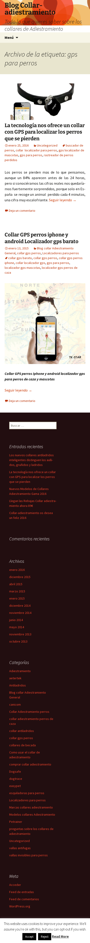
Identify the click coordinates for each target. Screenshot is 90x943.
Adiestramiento (20, 671)
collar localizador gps (30, 263)
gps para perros (31, 155)
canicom (15, 704)
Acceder (15, 885)
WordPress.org (19, 906)
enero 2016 (17, 570)
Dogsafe (15, 771)
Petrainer (15, 822)
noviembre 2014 (20, 613)
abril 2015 (15, 584)
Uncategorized (47, 145)
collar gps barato (20, 258)
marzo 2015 (17, 591)
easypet (15, 786)
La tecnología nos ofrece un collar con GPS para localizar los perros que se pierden (45, 132)
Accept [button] (29, 937)
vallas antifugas (20, 848)
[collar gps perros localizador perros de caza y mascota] (45, 323)
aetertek (15, 678)
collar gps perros (29, 253)
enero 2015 (17, 598)
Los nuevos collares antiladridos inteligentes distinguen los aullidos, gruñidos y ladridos (31, 460)
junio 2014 (16, 620)
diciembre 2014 (19, 605)
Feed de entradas (21, 892)
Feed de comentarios (24, 899)
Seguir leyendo (62, 200)
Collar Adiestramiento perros (29, 712)
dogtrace (15, 779)
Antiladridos (17, 685)
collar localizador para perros (36, 150)
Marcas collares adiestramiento (31, 807)
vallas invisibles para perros (28, 855)
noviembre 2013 (20, 634)
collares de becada (22, 745)
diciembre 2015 (19, 577)
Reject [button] (44, 937)
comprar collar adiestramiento (30, 764)
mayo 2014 (16, 627)
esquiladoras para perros (26, 793)
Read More (60, 936)
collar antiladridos (21, 731)
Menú (9, 37)
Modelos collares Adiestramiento (32, 814)
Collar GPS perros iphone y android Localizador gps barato (41, 238)
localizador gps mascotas (22, 268)
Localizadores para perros (60, 253)
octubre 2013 (18, 641)
